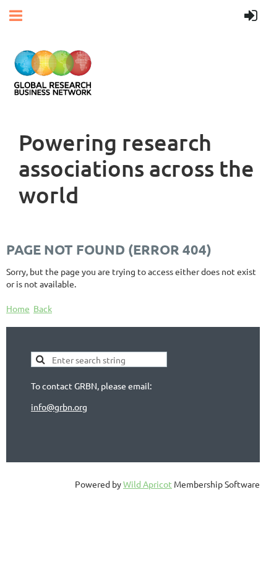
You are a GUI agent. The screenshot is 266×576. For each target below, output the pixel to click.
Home (18, 308)
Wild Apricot (147, 483)
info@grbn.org (59, 406)
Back (42, 308)
